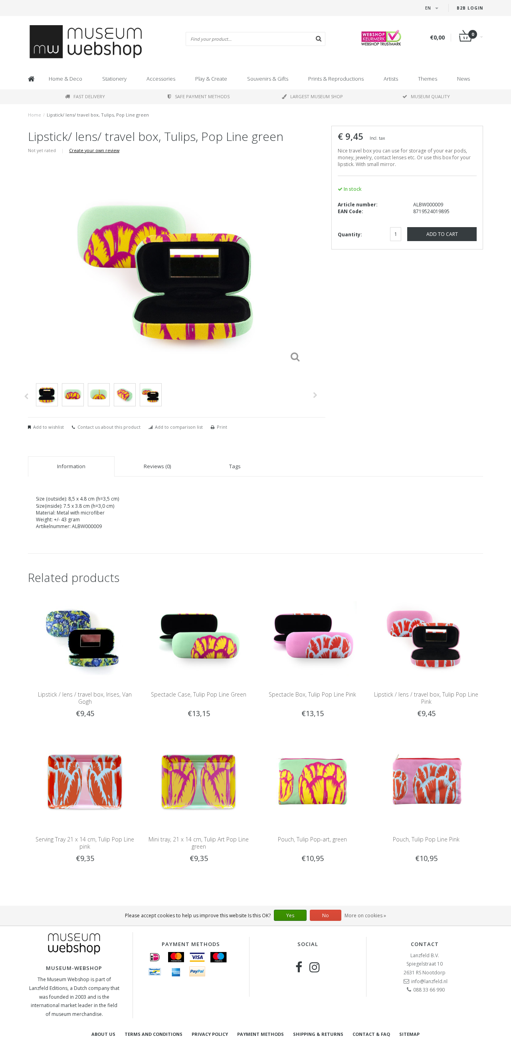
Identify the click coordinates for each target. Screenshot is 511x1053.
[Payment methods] (155, 957)
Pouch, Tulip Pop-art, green (312, 839)
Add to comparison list (179, 427)
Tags (235, 466)
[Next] (315, 395)
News (463, 78)
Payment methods (260, 1034)
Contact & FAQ (371, 1034)
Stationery (114, 78)
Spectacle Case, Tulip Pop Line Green (198, 694)
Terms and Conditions (153, 1034)
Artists (391, 78)
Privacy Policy (210, 1034)
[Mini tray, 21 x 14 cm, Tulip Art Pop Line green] (199, 781)
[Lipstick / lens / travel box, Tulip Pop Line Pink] (426, 636)
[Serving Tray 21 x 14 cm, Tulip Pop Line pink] (85, 781)
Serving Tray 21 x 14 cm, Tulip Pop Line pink (85, 842)
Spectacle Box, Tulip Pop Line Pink (312, 694)
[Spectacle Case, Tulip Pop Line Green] (199, 636)
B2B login (470, 8)
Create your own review (94, 150)
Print (222, 427)
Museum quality (430, 96)
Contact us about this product (109, 427)
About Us (103, 1034)
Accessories (161, 78)
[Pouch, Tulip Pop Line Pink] (426, 781)
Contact (425, 944)
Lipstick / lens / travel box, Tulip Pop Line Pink (426, 698)
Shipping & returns (318, 1034)
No (325, 915)
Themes (427, 78)
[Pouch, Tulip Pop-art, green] (312, 781)
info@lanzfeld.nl (429, 981)
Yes (290, 915)
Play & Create (211, 78)
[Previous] (26, 396)
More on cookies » (365, 915)
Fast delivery (89, 96)
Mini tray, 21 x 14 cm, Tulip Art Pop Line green (199, 842)
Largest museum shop (316, 96)
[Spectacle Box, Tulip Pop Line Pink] (312, 636)
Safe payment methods (202, 96)
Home (34, 115)
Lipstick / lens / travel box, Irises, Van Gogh (85, 698)
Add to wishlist (48, 427)
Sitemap (409, 1034)
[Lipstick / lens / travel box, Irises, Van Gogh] (85, 636)
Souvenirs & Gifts (267, 78)
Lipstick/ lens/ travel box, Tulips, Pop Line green (98, 115)
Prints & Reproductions (336, 78)
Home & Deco (65, 78)
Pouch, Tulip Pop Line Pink (426, 839)
